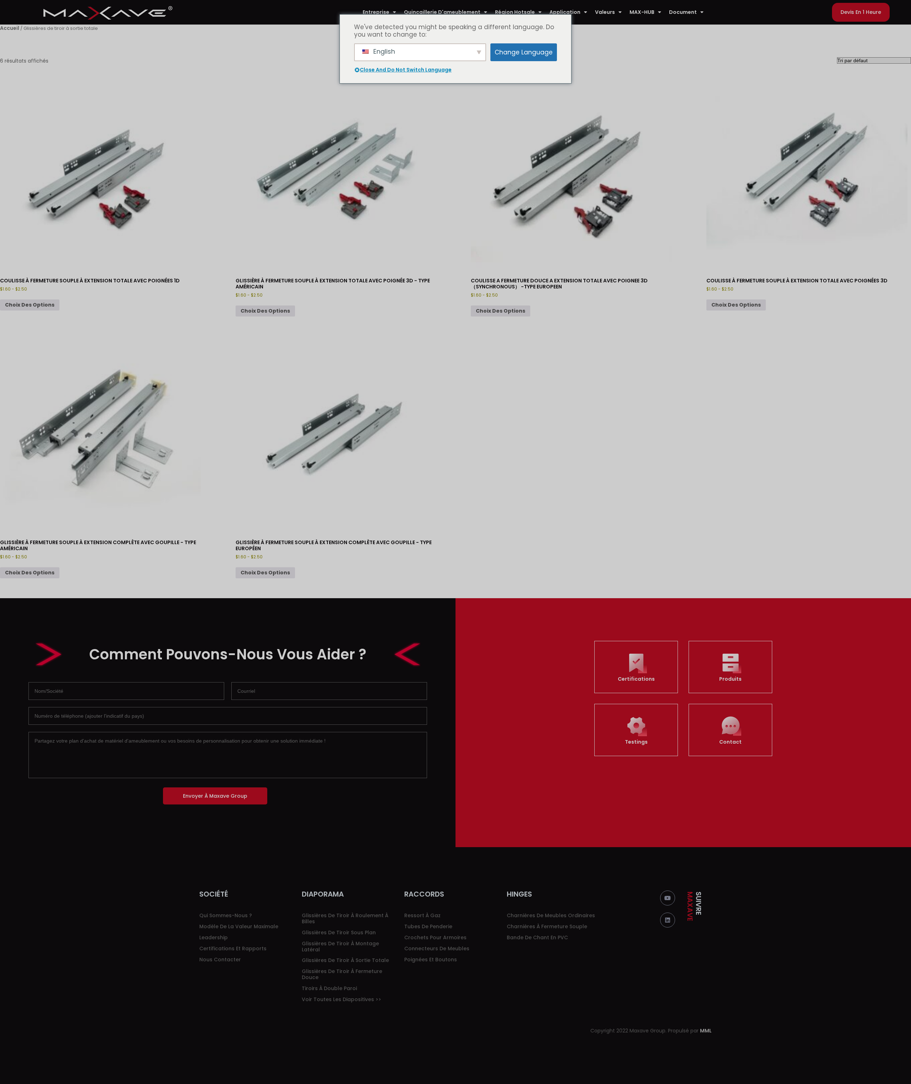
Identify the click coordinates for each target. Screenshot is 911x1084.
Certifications (636, 678)
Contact (730, 741)
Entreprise (376, 12)
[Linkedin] (667, 920)
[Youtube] (667, 898)
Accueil (9, 28)
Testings (636, 741)
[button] (861, 12)
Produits (730, 678)
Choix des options (29, 304)
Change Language (524, 52)
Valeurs (605, 12)
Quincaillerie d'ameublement (442, 12)
